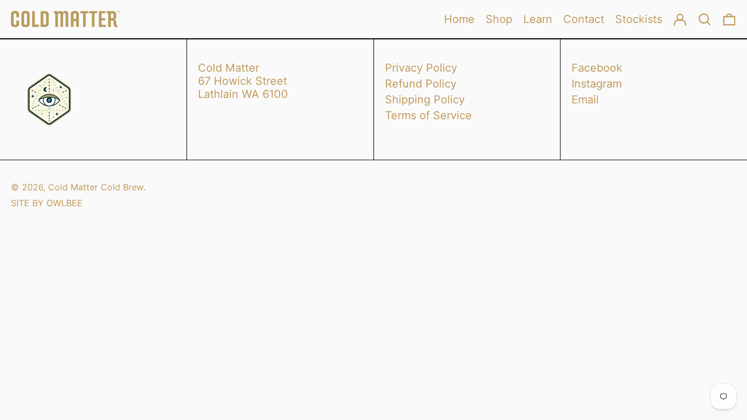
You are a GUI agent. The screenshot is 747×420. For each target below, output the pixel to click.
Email (585, 99)
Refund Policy (421, 83)
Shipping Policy (425, 99)
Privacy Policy (421, 67)
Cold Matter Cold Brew (95, 187)
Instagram (596, 83)
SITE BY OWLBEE (47, 202)
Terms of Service (428, 115)
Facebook (596, 67)
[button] (729, 19)
